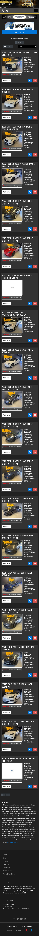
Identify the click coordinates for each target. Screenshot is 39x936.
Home (5, 858)
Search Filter (19, 32)
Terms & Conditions (9, 874)
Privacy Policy (7, 871)
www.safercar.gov (12, 842)
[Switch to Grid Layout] (5, 46)
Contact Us (6, 868)
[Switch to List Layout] (10, 46)
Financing (6, 864)
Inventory (6, 861)
